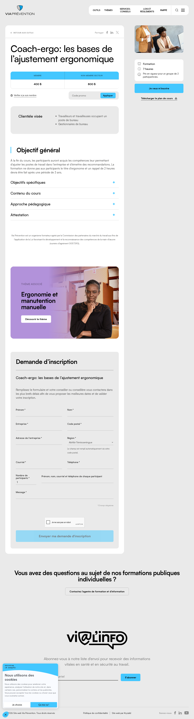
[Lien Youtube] (186, 713)
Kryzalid (127, 713)
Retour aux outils (23, 33)
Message (21, 492)
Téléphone (73, 462)
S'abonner (130, 677)
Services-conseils (125, 10)
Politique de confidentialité (95, 713)
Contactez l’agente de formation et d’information (97, 591)
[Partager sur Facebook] (107, 33)
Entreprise (22, 424)
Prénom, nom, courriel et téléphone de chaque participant (72, 476)
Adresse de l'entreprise (29, 438)
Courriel (21, 462)
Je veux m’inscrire (159, 88)
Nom (70, 409)
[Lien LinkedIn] (180, 713)
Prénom (20, 409)
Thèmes (108, 10)
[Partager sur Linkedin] (111, 33)
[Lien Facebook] (175, 713)
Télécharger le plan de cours (157, 98)
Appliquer (108, 95)
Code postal (74, 424)
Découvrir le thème (36, 319)
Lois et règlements (147, 10)
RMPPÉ (163, 10)
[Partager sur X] (117, 33)
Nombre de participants (23, 476)
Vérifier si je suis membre (25, 95)
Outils (96, 10)
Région (71, 438)
